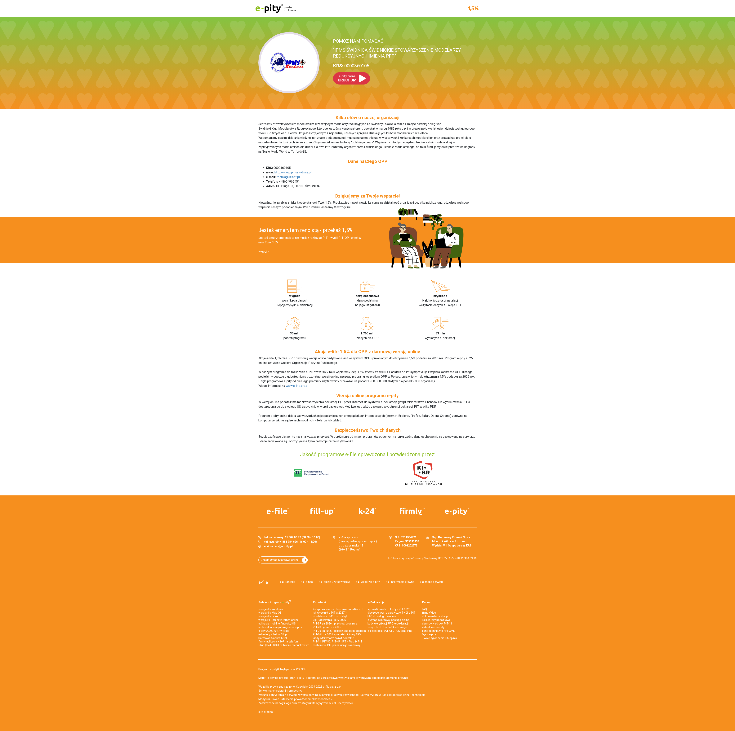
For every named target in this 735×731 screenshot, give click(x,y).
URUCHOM (347, 78)
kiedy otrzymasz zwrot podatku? (333, 638)
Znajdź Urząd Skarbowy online (280, 560)
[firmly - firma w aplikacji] (412, 511)
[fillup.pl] (322, 511)
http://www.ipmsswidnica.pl (292, 172)
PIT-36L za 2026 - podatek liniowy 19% (337, 634)
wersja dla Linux (268, 616)
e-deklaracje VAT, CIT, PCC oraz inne (390, 631)
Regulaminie (322, 695)
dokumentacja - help (435, 616)
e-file (263, 582)
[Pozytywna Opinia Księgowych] (311, 472)
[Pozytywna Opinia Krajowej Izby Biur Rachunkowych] (423, 472)
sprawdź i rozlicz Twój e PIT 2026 (389, 609)
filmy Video (429, 612)
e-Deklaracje (376, 602)
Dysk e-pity (429, 634)
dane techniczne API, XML (438, 631)
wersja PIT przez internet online (278, 620)
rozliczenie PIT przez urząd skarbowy (336, 645)
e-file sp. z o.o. (332, 686)
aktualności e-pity (433, 627)
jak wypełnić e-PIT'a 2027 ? (330, 612)
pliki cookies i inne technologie (406, 695)
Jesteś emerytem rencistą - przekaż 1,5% (305, 230)
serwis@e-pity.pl (281, 546)
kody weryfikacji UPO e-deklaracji (388, 623)
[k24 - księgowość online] (367, 511)
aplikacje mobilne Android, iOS (277, 623)
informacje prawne (402, 582)
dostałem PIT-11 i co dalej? (330, 616)
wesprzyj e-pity (370, 582)
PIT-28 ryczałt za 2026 (327, 627)
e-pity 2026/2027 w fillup (273, 631)
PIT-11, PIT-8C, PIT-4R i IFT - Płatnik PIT (337, 641)
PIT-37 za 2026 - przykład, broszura (335, 623)
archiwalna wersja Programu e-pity (280, 627)
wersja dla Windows (270, 609)
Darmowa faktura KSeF (272, 638)
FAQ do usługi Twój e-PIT (383, 616)
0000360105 (351, 65)
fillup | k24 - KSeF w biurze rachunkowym (283, 645)
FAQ (424, 609)
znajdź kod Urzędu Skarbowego (387, 627)
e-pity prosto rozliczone (276, 8)
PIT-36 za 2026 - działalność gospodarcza (339, 631)
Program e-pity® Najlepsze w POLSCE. (282, 669)
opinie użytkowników (337, 582)
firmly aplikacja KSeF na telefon (278, 641)
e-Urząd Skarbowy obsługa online (388, 620)
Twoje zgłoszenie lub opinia (439, 638)
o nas (309, 582)
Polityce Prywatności (345, 695)
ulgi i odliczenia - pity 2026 (329, 620)
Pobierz (275, 601)
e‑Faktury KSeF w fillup (272, 634)
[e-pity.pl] (457, 511)
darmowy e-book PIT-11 (437, 623)
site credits (265, 712)
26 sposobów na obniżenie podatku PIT (338, 609)
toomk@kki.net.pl (288, 177)
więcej (262, 251)
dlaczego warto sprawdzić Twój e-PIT (392, 612)
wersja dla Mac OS (270, 612)
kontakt (290, 582)
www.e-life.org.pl (297, 386)
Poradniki (319, 602)
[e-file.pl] (277, 511)
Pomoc (426, 602)
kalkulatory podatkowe (436, 620)
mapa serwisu (434, 582)
